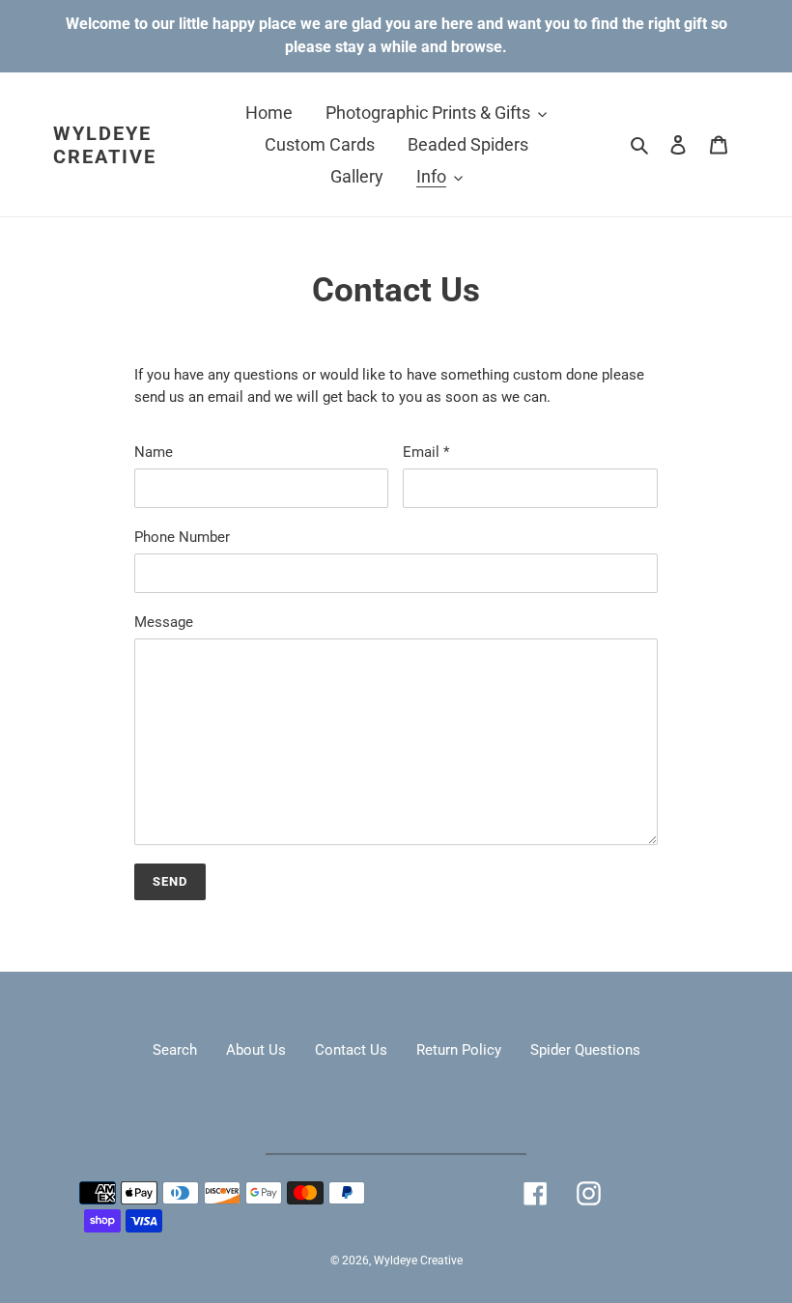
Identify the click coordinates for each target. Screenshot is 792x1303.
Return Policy (458, 1050)
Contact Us (351, 1050)
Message (163, 622)
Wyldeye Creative (104, 145)
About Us (256, 1050)
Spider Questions (585, 1050)
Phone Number (182, 537)
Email (426, 452)
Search (175, 1050)
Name (153, 452)
